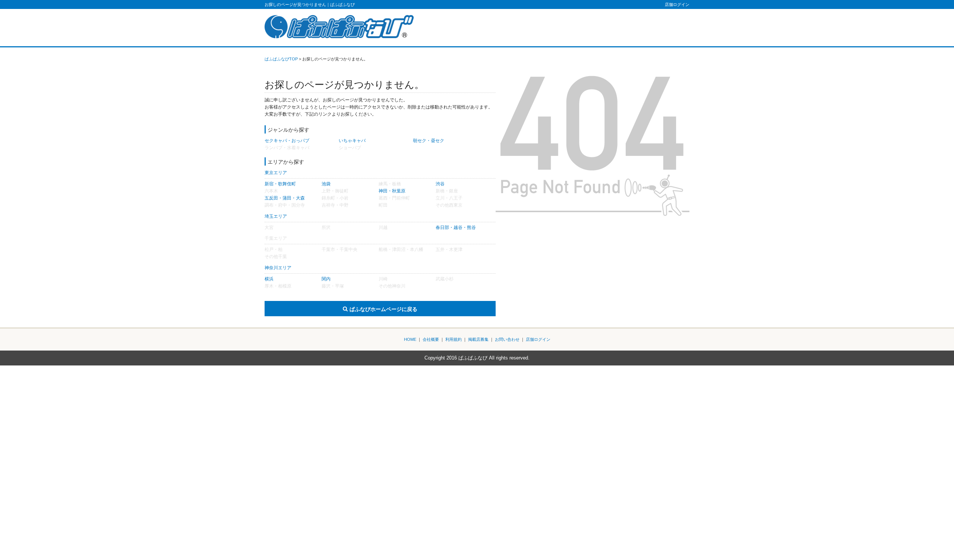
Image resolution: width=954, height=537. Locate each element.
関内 (326, 279)
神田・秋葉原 (392, 191)
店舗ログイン (677, 4)
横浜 (269, 279)
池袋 (326, 183)
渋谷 (440, 183)
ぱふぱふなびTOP (281, 59)
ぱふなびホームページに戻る (383, 309)
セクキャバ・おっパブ (287, 140)
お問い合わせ (507, 339)
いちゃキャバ (352, 140)
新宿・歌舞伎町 (280, 183)
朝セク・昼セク (428, 140)
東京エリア (276, 172)
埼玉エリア (276, 216)
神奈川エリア (278, 267)
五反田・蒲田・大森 (285, 198)
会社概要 (431, 339)
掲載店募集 (478, 339)
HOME (410, 339)
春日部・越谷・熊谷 (456, 227)
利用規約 (453, 339)
